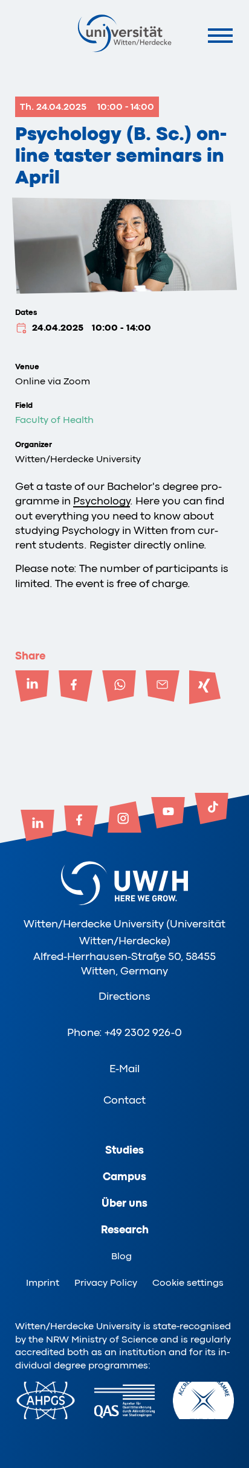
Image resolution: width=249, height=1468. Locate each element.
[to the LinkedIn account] (37, 827)
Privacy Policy (105, 1282)
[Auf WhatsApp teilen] (119, 687)
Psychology (101, 501)
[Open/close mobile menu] (220, 35)
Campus (124, 1177)
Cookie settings (188, 1282)
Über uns (124, 1203)
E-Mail (124, 1069)
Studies (124, 1150)
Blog (121, 1256)
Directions (124, 996)
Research (125, 1230)
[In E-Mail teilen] (162, 687)
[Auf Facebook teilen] (75, 687)
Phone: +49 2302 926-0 (124, 1032)
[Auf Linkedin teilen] (32, 687)
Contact (124, 1100)
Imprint (42, 1282)
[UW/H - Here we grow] (124, 33)
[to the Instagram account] (124, 818)
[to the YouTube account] (168, 814)
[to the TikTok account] (211, 810)
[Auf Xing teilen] (206, 687)
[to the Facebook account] (81, 822)
